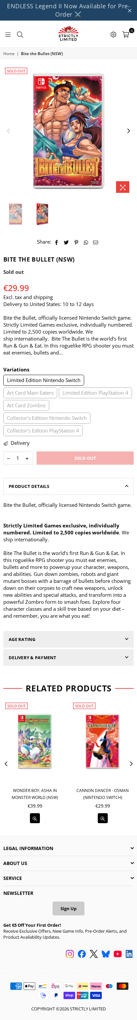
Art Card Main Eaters (30, 392)
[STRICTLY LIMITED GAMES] (68, 33)
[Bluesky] (106, 954)
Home (9, 53)
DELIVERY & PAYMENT (33, 658)
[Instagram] (70, 954)
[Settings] (113, 34)
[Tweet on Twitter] (66, 241)
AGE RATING (22, 639)
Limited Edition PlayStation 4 (95, 392)
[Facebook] (82, 954)
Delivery (19, 442)
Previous (8, 131)
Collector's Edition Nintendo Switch (47, 418)
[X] (94, 954)
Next (129, 131)
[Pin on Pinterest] (76, 241)
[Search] (20, 34)
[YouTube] (118, 954)
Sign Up (68, 908)
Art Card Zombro (26, 405)
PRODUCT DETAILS (29, 486)
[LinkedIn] (130, 954)
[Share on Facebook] (56, 241)
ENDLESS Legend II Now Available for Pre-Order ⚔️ (68, 10)
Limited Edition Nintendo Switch (43, 380)
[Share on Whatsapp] (85, 241)
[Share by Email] (95, 241)
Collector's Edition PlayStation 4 (43, 430)
